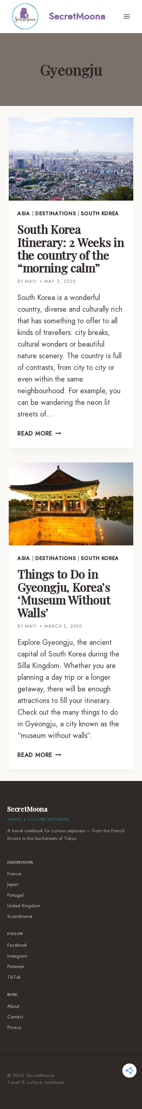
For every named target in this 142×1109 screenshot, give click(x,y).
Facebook (17, 945)
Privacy (14, 1027)
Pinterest (15, 966)
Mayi (31, 281)
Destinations (55, 213)
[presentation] (71, 159)
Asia (23, 213)
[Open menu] (126, 16)
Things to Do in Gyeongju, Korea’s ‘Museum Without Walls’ (63, 593)
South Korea (100, 213)
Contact (15, 1016)
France (14, 873)
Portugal (15, 895)
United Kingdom (23, 905)
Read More (39, 433)
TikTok (14, 977)
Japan (13, 884)
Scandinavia (19, 916)
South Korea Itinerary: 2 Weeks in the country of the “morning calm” (70, 248)
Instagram (17, 955)
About (13, 1006)
